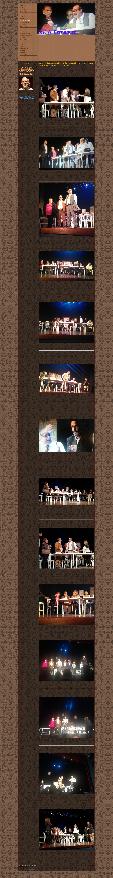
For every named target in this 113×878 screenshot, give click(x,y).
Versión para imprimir (26, 865)
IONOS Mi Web (32, 868)
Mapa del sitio (34, 865)
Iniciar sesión (91, 864)
